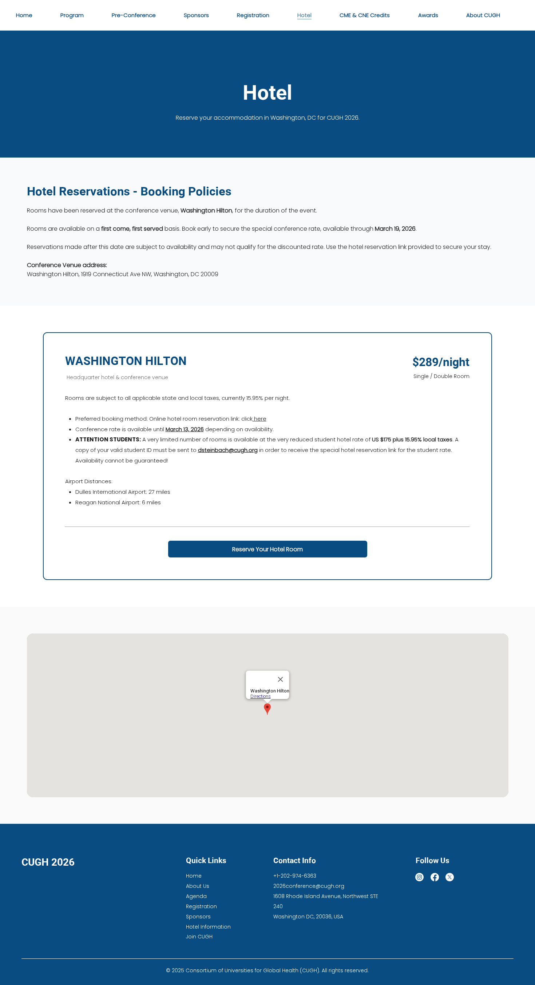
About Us (197, 886)
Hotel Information (208, 926)
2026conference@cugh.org (308, 886)
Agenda (196, 896)
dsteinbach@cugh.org (228, 450)
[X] (449, 877)
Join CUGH (199, 936)
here (259, 418)
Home (194, 875)
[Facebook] (435, 877)
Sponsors (198, 916)
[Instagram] (419, 877)
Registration (201, 906)
